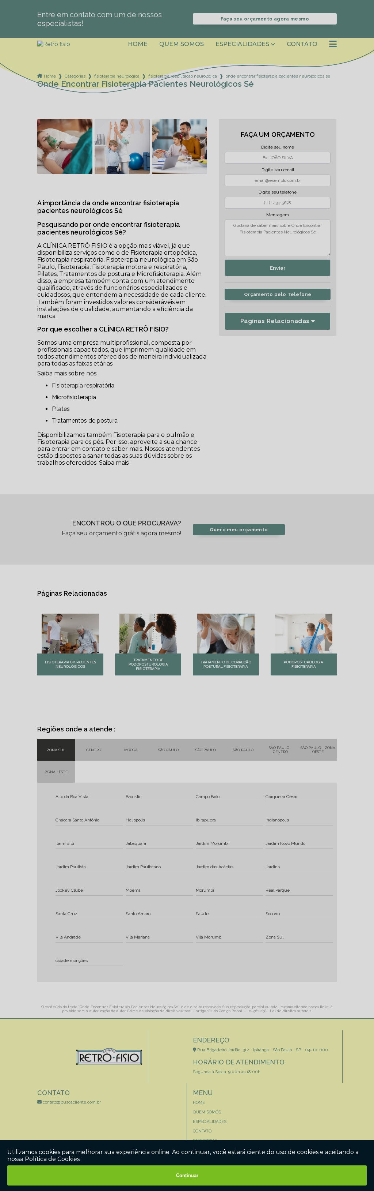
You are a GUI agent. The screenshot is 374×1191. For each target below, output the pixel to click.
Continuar (187, 1175)
